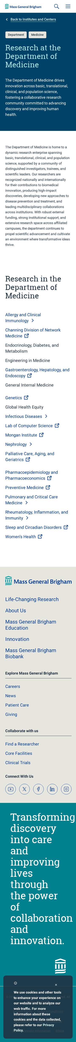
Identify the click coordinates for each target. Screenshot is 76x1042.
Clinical (17, 762)
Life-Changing (32, 599)
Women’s (20, 536)
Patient (17, 705)
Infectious (23, 416)
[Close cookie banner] (56, 985)
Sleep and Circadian (33, 527)
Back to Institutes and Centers (33, 19)
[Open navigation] (68, 6)
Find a (22, 744)
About (15, 611)
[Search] (56, 6)
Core (18, 753)
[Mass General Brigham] (23, 6)
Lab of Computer (29, 425)
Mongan (21, 435)
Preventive (24, 487)
